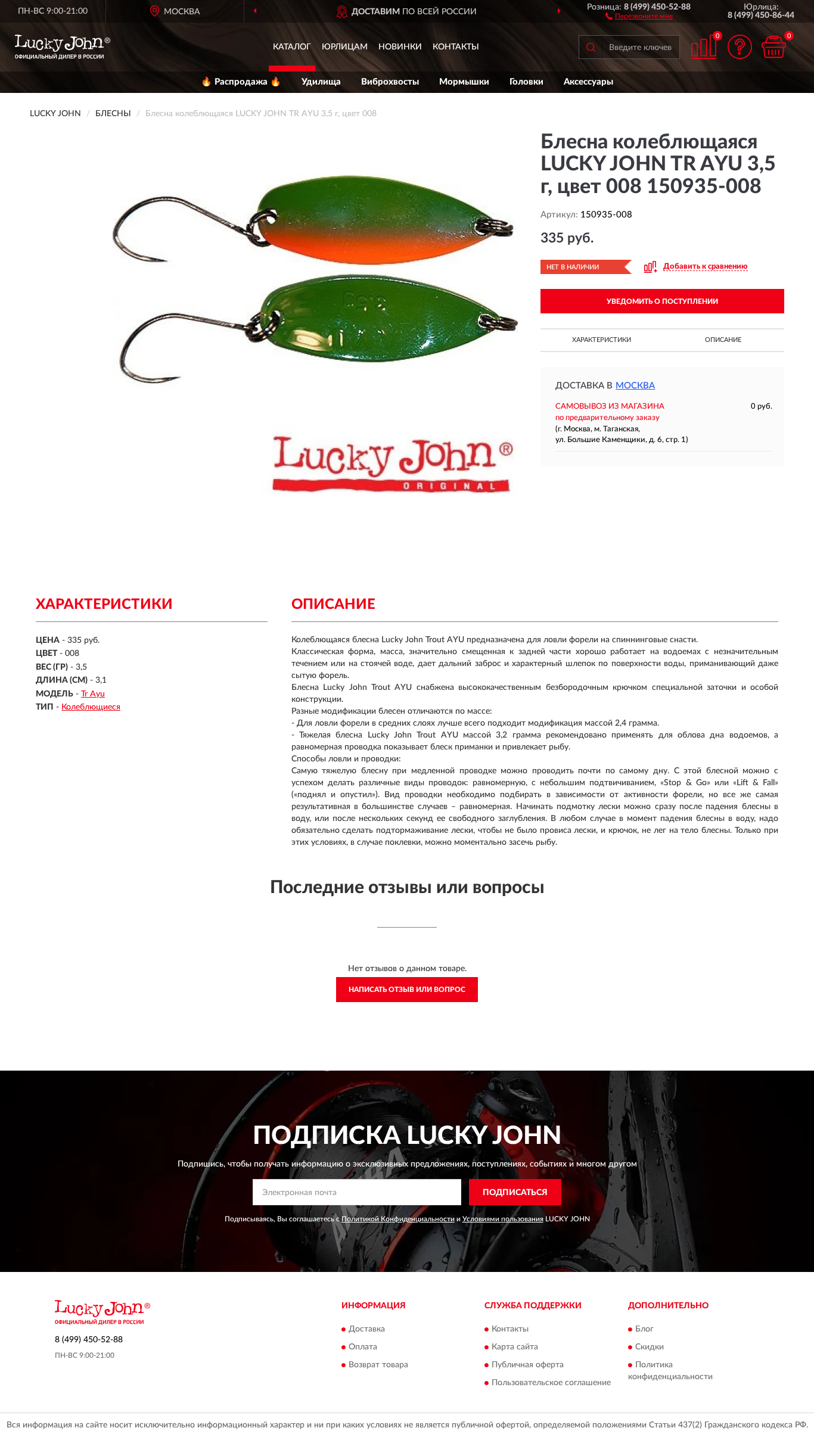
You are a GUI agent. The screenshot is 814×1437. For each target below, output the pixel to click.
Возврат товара (378, 1365)
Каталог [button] (292, 47)
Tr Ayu (93, 694)
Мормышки (464, 81)
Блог (644, 1329)
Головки (526, 81)
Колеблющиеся (90, 707)
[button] (639, 15)
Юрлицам (345, 47)
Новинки (400, 47)
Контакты (456, 47)
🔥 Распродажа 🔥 (241, 81)
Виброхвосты (390, 81)
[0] (773, 47)
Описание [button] (723, 340)
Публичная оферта (528, 1365)
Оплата (363, 1347)
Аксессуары (588, 81)
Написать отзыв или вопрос (407, 989)
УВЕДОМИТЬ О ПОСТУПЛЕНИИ (662, 301)
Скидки (649, 1347)
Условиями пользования (502, 1219)
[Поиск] (590, 47)
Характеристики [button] (601, 340)
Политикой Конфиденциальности (398, 1219)
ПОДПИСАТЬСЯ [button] (515, 1193)
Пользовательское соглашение (551, 1383)
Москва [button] (635, 385)
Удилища (321, 81)
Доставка (367, 1329)
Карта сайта (515, 1347)
